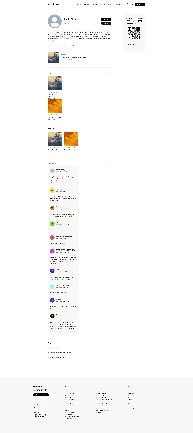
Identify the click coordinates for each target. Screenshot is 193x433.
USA (37, 404)
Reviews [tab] (64, 46)
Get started (140, 4)
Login (131, 4)
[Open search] (127, 4)
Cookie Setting (40, 407)
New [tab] (49, 46)
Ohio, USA (67, 22)
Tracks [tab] (56, 46)
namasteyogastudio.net (58, 357)
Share (106, 23)
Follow (106, 19)
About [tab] (72, 46)
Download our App (41, 395)
